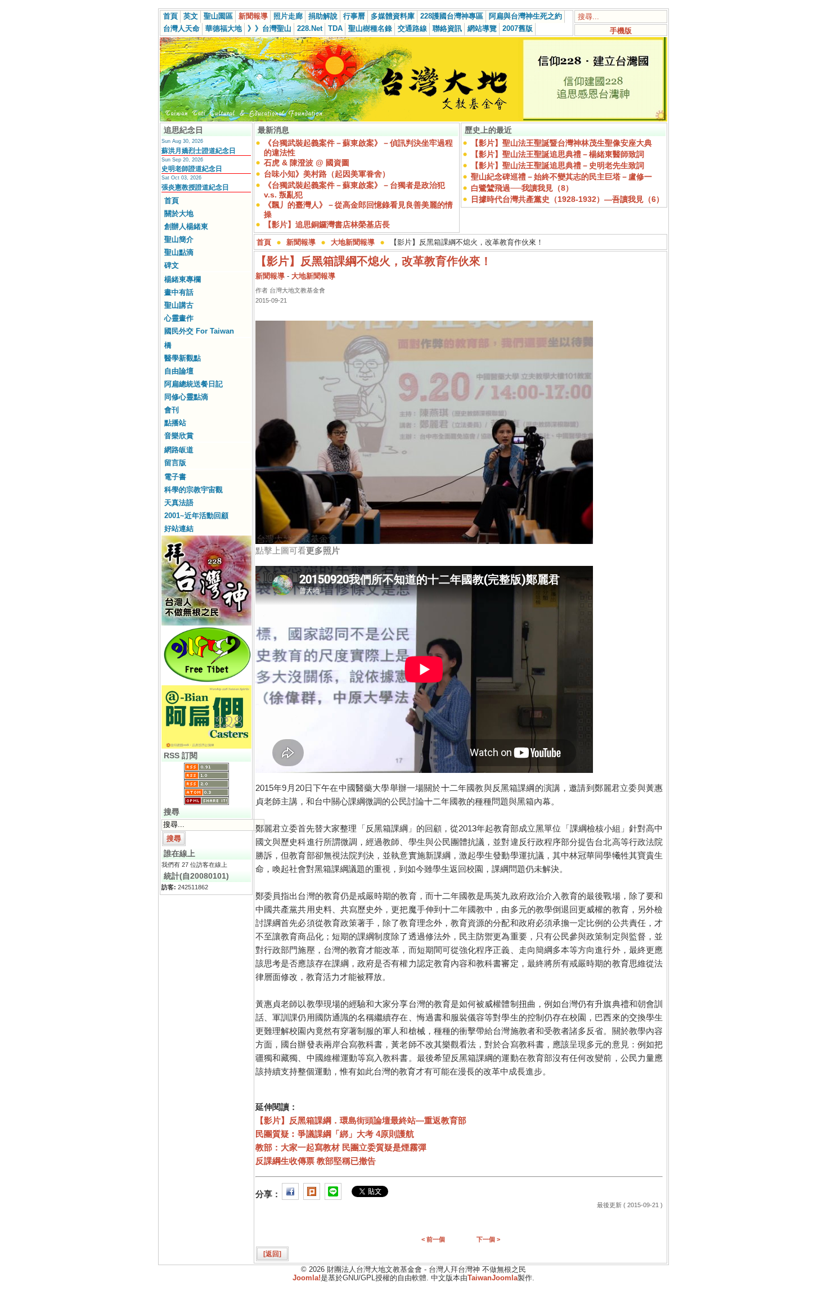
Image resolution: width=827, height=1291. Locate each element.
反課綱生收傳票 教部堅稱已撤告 (315, 1161)
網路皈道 (179, 450)
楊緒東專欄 (182, 279)
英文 (190, 16)
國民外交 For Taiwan (199, 331)
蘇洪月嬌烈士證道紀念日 (198, 151)
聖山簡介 (179, 239)
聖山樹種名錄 (370, 28)
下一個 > (488, 1239)
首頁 (170, 16)
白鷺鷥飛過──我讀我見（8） (522, 187)
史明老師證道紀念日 (191, 169)
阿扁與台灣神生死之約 (525, 16)
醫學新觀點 (182, 358)
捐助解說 (323, 16)
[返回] (272, 1254)
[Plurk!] (311, 1194)
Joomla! (307, 1278)
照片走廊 (288, 16)
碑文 (171, 265)
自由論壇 (179, 371)
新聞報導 (253, 16)
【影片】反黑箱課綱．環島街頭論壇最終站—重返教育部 (360, 1120)
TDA (335, 28)
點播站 (175, 423)
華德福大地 (223, 28)
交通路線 (412, 28)
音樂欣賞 (179, 435)
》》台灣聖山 (269, 28)
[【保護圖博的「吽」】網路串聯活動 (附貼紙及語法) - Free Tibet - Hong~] (206, 681)
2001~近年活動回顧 (196, 515)
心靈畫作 (179, 318)
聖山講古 (179, 305)
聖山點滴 (179, 252)
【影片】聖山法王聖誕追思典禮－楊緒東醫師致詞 (557, 154)
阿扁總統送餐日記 (193, 384)
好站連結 (179, 528)
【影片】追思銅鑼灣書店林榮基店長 (327, 224)
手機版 (621, 30)
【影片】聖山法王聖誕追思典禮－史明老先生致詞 (557, 165)
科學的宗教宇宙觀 (193, 489)
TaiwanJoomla (493, 1278)
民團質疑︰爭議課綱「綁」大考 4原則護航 (334, 1134)
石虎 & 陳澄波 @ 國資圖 (306, 162)
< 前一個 (433, 1239)
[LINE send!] (333, 1194)
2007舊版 (517, 28)
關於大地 (179, 213)
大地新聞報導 (353, 242)
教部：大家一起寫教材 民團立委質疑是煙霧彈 (340, 1147)
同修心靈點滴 (186, 397)
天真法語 (179, 502)
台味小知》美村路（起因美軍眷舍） (327, 173)
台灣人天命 (181, 28)
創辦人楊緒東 (186, 226)
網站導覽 (482, 28)
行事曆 (354, 16)
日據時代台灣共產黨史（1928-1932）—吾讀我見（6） (567, 199)
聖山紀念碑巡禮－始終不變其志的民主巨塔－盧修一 (561, 176)
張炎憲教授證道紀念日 (195, 187)
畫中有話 (179, 292)
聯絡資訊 (447, 28)
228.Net (309, 28)
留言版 (175, 462)
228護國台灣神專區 (451, 16)
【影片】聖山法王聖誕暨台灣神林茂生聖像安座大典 (561, 142)
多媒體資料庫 (393, 16)
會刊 (171, 410)
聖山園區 (218, 16)
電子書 (175, 477)
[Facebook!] (290, 1194)
